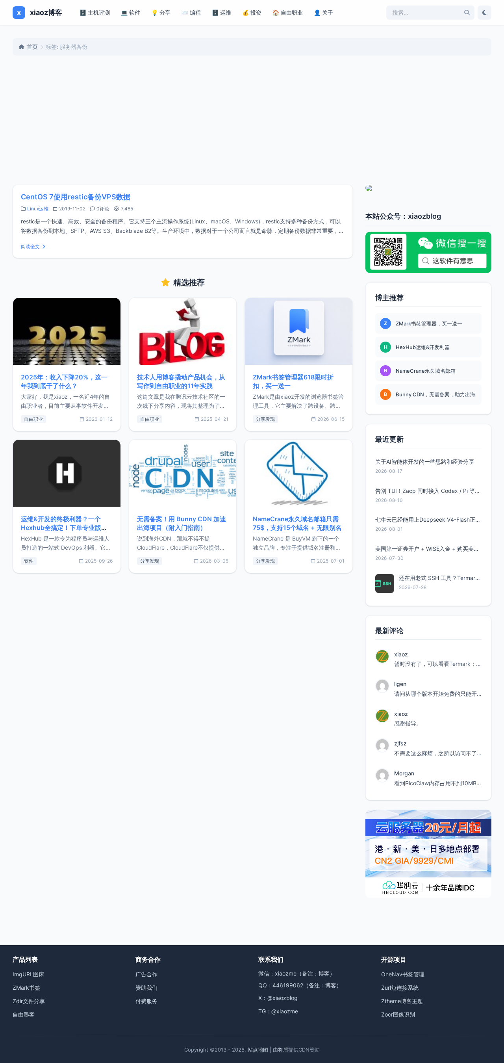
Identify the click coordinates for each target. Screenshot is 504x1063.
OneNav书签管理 (402, 974)
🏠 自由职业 (287, 12)
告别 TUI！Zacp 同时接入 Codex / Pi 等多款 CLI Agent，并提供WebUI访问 (428, 490)
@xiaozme (284, 1011)
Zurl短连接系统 (400, 987)
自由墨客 (24, 1014)
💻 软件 (130, 12)
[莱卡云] (428, 188)
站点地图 (258, 1049)
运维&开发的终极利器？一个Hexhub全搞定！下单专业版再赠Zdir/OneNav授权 (64, 527)
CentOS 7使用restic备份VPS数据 (75, 197)
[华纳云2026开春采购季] (428, 854)
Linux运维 (37, 209)
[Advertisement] (252, 120)
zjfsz (400, 743)
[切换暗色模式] (484, 13)
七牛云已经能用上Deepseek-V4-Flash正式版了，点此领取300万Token (428, 519)
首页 (32, 46)
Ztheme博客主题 (402, 1001)
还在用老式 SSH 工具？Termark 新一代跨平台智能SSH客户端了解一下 (440, 577)
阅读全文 (30, 246)
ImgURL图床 (28, 974)
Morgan (404, 773)
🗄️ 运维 (221, 12)
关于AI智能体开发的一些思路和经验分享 (424, 461)
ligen (400, 683)
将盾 (283, 1049)
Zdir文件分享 (29, 1001)
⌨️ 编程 (191, 12)
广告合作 (146, 974)
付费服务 (146, 1001)
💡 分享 (160, 12)
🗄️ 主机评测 (95, 12)
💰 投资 (251, 12)
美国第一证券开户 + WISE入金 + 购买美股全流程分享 (428, 548)
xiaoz (401, 654)
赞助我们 (146, 987)
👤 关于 (323, 12)
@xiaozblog (282, 997)
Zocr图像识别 (398, 1014)
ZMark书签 (26, 987)
